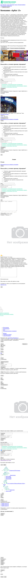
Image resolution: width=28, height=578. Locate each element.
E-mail (2, 80)
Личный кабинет (21, 4)
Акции (16, 4)
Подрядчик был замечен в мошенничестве (13, 75)
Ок (1, 353)
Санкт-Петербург (7, 335)
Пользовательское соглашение (10, 331)
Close (2, 61)
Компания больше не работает (11, 74)
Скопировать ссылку (5, 48)
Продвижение (4, 5)
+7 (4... (2, 116)
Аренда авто (8, 491)
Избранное (9, 5)
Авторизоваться (4, 384)
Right (5, 464)
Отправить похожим (6, 450)
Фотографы (8, 476)
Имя (1, 79)
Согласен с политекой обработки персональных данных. (14, 85)
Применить (25, 344)
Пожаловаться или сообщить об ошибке (9, 119)
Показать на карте (5, 114)
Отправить (3, 88)
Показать (6, 116)
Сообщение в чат (4, 118)
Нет (4, 345)
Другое (6, 76)
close (2, 576)
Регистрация (6, 327)
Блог (2, 4)
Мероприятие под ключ (6, 460)
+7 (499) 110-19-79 (5, 503)
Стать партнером (10, 4)
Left (1, 464)
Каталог (4, 4)
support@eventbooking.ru (13, 337)
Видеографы (8, 477)
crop (5, 576)
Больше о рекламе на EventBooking (17, 48)
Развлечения (8, 478)
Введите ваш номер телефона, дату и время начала (12, 430)
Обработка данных (7, 334)
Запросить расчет (5, 7)
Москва (5, 333)
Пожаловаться (4, 49)
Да (1, 345)
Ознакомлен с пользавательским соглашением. (12, 84)
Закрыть (2, 513)
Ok (1, 95)
